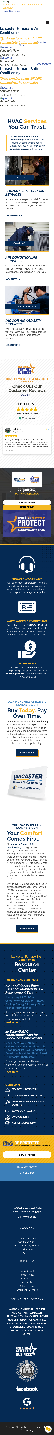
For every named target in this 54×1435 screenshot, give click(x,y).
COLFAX (16, 1313)
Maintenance (23, 1007)
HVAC (35, 1053)
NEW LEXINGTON (17, 1320)
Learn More (27, 753)
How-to (9, 1007)
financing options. (15, 673)
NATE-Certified (35, 625)
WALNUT (30, 1330)
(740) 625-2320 (11, 11)
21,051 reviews (31, 413)
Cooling (10, 1004)
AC (29, 997)
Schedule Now (9, 91)
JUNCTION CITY (14, 1316)
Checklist (18, 1049)
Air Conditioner (31, 1046)
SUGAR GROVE (35, 1327)
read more (11, 1022)
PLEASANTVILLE (37, 1320)
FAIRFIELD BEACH (32, 1313)
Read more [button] (9, 451)
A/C (23, 997)
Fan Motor (25, 1053)
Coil (27, 1049)
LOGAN (44, 1316)
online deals (33, 667)
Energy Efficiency (26, 1004)
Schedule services (19, 149)
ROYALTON (12, 1323)
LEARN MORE (12, 215)
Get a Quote (7, 101)
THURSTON (17, 1330)
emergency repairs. (34, 592)
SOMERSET (40, 1323)
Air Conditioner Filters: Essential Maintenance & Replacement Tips (24, 989)
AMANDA (14, 1309)
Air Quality (27, 1000)
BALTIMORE (27, 1309)
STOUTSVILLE (17, 1327)
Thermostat (28, 1057)
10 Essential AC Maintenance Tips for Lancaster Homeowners (24, 1034)
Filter (41, 1004)
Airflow (39, 1000)
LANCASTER (31, 1316)
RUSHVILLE (26, 1323)
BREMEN (40, 1309)
